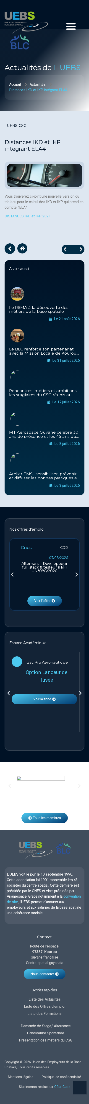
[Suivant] (79, 249)
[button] (12, 574)
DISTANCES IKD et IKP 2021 (28, 216)
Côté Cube (62, 1087)
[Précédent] (67, 249)
